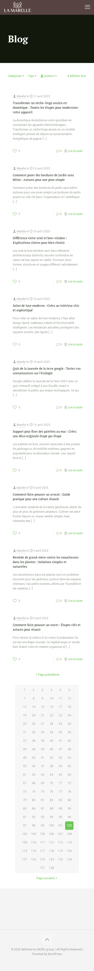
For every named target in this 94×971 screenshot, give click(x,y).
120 (69, 851)
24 (69, 715)
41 (60, 741)
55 (25, 766)
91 (25, 817)
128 (51, 868)
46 (51, 749)
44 (33, 749)
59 (60, 766)
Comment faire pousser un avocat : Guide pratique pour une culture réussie (41, 496)
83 (60, 800)
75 (42, 792)
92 (33, 817)
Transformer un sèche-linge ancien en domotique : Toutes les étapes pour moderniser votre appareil (45, 107)
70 (51, 783)
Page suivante (45, 878)
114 (69, 843)
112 (51, 843)
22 (51, 715)
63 (42, 775)
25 (25, 724)
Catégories (14, 76)
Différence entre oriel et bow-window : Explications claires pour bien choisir (40, 240)
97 (25, 826)
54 (69, 758)
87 (42, 809)
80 (33, 800)
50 (33, 758)
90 (69, 809)
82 (51, 800)
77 (60, 792)
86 (33, 809)
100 (51, 826)
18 (69, 707)
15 (42, 707)
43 (25, 749)
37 (25, 741)
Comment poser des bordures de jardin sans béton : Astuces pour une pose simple (43, 177)
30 (69, 724)
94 (51, 817)
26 (33, 724)
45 (42, 749)
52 (51, 758)
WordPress (55, 954)
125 (60, 859)
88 (51, 809)
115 (24, 851)
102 (69, 826)
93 (42, 817)
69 (42, 783)
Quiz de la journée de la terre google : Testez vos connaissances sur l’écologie (47, 370)
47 (60, 749)
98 (33, 826)
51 (42, 758)
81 (42, 800)
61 (25, 775)
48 (69, 749)
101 (60, 826)
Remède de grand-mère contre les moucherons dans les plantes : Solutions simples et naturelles (46, 562)
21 (42, 715)
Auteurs (49, 76)
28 (51, 724)
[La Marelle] (18, 7)
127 (42, 868)
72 (69, 783)
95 (60, 817)
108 (69, 834)
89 (60, 809)
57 (42, 766)
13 (25, 707)
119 (60, 851)
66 (69, 775)
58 (51, 766)
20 (33, 715)
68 (33, 783)
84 (69, 800)
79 (25, 800)
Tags (31, 76)
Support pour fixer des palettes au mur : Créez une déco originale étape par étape (44, 433)
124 (51, 859)
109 (24, 843)
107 (60, 834)
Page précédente (48, 675)
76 (51, 792)
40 (51, 741)
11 (60, 698)
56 (33, 766)
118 (51, 851)
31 (25, 732)
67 (25, 783)
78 (69, 792)
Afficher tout (78, 76)
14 (33, 707)
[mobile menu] (87, 7)
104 (33, 834)
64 (51, 775)
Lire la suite (75, 151)
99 (42, 826)
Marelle (21, 96)
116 (33, 851)
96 (69, 817)
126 (69, 859)
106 (51, 834)
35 (60, 732)
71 (60, 783)
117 (42, 851)
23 (60, 715)
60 (69, 766)
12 (69, 698)
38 (33, 741)
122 (33, 859)
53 (60, 758)
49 (25, 758)
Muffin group (45, 950)
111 (42, 843)
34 (51, 732)
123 (42, 859)
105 (42, 834)
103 (24, 834)
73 (25, 792)
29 (60, 724)
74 (33, 792)
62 (33, 775)
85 (25, 809)
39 (42, 741)
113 (60, 843)
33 (42, 732)
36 (69, 732)
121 (24, 859)
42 (69, 741)
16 (51, 707)
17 (60, 707)
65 (60, 775)
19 (25, 715)
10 (51, 698)
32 (33, 732)
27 (42, 724)
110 (33, 843)
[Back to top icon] (47, 940)
